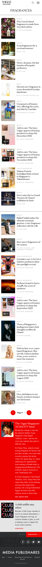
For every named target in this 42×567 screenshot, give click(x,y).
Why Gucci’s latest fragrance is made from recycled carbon (28, 24)
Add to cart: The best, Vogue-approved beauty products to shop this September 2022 (28, 304)
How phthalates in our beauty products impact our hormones (28, 397)
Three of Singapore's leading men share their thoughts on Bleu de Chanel (28, 328)
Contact (10, 557)
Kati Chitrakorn (25, 30)
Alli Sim (22, 51)
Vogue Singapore (26, 139)
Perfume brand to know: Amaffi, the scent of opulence (28, 285)
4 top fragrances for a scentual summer (27, 46)
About (3, 557)
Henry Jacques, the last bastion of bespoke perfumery (28, 65)
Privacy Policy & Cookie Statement (23, 557)
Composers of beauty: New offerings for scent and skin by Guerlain (28, 106)
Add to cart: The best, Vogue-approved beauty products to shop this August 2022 (28, 373)
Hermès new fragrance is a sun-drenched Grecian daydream (28, 89)
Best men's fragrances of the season (28, 243)
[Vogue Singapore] (6, 2)
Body (19, 391)
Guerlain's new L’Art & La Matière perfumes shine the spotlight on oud (29, 261)
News (19, 84)
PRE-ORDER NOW (21, 497)
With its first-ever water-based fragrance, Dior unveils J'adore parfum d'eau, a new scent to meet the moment (28, 353)
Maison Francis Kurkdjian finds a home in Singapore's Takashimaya (28, 174)
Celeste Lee (34, 95)
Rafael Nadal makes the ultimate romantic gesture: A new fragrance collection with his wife (28, 221)
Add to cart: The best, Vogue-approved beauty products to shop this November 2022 (28, 155)
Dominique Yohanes (27, 112)
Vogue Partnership (24, 168)
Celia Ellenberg (25, 362)
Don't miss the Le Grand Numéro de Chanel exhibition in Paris (28, 198)
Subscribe (19, 528)
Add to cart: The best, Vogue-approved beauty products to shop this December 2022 (28, 131)
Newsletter (37, 557)
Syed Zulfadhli (25, 248)
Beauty (19, 19)
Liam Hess (23, 229)
